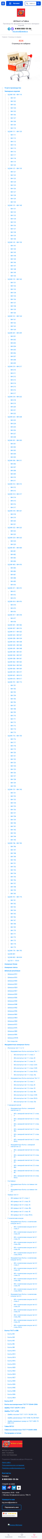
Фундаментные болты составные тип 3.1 (24, 1185)
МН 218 (13, 400)
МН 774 (13, 944)
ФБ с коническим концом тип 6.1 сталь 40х (25, 1243)
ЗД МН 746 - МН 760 (15, 843)
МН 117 (13, 155)
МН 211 (13, 373)
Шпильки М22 (12, 984)
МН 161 (13, 319)
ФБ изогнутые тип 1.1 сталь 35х (25, 1075)
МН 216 (13, 390)
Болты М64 (11, 1398)
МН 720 (13, 752)
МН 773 (13, 940)
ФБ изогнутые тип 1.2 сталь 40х (25, 1092)
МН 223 (13, 420)
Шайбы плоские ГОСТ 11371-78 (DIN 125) (22, 1414)
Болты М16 (11, 1361)
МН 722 (13, 759)
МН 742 (13, 830)
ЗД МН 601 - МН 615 (15, 675)
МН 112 (13, 138)
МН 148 (13, 269)
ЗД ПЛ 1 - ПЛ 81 (13, 961)
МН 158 (13, 306)
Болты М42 (11, 1388)
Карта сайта (6, 1462)
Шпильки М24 (12, 987)
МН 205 (13, 350)
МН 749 (13, 857)
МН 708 (13, 709)
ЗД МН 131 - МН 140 (15, 205)
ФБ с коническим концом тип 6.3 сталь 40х (25, 1316)
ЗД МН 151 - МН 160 (15, 279)
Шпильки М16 (12, 977)
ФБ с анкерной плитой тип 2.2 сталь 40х (26, 1166)
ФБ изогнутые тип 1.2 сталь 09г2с (26, 1098)
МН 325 (13, 544)
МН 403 (13, 558)
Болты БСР (9, 1401)
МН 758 (13, 887)
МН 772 (13, 937)
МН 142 (13, 249)
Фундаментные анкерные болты (17, 1045)
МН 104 (13, 108)
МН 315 (13, 501)
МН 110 (13, 128)
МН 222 (13, 413)
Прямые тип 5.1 (13, 1195)
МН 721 (13, 756)
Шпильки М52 (12, 1008)
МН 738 (13, 816)
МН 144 (13, 256)
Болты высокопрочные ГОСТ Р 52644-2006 (21, 1404)
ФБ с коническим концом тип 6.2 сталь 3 (25, 1264)
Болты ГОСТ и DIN (11, 1330)
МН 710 (13, 716)
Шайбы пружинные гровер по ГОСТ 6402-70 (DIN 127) (23, 1422)
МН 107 (13, 118)
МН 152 (13, 286)
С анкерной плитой (14, 1105)
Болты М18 (11, 1364)
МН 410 (13, 585)
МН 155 (13, 296)
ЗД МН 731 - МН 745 (15, 789)
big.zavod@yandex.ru (20, 31)
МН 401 (13, 551)
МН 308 (13, 470)
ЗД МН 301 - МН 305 (15, 440)
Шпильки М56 (12, 1011)
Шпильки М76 (12, 1028)
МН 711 (13, 719)
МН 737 (13, 813)
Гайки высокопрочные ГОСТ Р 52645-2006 (21, 1430)
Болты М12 (11, 1354)
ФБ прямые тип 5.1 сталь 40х (21, 1208)
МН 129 (13, 199)
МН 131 (13, 209)
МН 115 (13, 148)
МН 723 (13, 763)
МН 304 (13, 454)
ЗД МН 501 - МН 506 (15, 625)
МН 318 (13, 514)
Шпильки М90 (12, 1034)
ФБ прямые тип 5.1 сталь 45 (20, 1211)
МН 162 (13, 323)
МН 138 (13, 232)
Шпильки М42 (12, 1001)
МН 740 (13, 823)
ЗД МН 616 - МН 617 (15, 679)
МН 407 (13, 575)
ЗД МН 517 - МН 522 (15, 632)
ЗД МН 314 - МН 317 (15, 494)
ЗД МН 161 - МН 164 (15, 316)
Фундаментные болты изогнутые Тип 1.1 (25, 1051)
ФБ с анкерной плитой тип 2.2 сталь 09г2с (26, 1177)
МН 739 (13, 820)
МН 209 (13, 363)
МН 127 (13, 192)
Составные (11, 1181)
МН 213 (13, 380)
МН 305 (13, 457)
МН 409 (13, 581)
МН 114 (13, 145)
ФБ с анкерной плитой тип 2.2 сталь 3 (26, 1151)
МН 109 (13, 125)
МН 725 (13, 769)
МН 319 (13, 517)
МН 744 (13, 836)
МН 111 (13, 135)
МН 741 (13, 826)
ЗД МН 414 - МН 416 (15, 601)
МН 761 (13, 900)
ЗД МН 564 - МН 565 (15, 665)
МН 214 (13, 383)
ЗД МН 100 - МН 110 (15, 95)
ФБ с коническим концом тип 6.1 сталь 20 (25, 1233)
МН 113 (13, 142)
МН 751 (13, 863)
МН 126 (13, 189)
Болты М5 (11, 1341)
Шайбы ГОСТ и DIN (12, 1411)
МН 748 (13, 853)
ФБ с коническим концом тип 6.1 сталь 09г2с (25, 1253)
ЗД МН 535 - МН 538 (15, 642)
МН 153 (13, 289)
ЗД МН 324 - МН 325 (15, 538)
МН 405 (13, 568)
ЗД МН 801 (11, 954)
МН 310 (13, 477)
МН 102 (13, 101)
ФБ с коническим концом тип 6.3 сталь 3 (25, 1300)
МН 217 (13, 393)
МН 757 (13, 883)
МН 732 (13, 796)
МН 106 (13, 115)
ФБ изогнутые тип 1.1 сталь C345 (25, 1068)
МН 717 (13, 742)
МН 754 (13, 873)
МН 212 (13, 377)
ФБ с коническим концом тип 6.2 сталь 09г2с (25, 1290)
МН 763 (13, 907)
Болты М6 (11, 1344)
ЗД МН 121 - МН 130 (15, 168)
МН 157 (13, 303)
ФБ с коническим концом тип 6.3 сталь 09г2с (25, 1326)
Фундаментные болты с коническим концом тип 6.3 (23, 1295)
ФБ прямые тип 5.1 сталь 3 (20, 1198)
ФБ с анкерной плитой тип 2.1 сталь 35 (26, 1125)
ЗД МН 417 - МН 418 (15, 615)
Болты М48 (11, 1391)
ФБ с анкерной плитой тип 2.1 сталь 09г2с (26, 1140)
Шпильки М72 (12, 1024)
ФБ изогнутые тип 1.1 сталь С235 (25, 1065)
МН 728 (13, 779)
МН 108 (13, 121)
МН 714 (13, 729)
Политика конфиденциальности (13, 1468)
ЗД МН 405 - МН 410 (15, 564)
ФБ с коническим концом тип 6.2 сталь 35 (25, 1274)
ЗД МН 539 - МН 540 (15, 645)
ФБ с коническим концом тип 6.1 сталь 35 (25, 1238)
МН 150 (13, 276)
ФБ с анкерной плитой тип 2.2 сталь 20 (26, 1156)
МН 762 (13, 904)
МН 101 (13, 98)
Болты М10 (11, 1351)
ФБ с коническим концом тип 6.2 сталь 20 (25, 1269)
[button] (3, 3)
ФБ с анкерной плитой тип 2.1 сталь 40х (26, 1130)
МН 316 (13, 504)
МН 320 (13, 521)
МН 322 (13, 531)
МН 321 (13, 524)
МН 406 (13, 571)
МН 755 (13, 877)
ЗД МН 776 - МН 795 (15, 951)
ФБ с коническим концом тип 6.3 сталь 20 (25, 1305)
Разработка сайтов (16, 1459)
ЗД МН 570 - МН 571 (15, 672)
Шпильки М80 (12, 1031)
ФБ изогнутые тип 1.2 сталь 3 (24, 1081)
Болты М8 (11, 1347)
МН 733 (13, 799)
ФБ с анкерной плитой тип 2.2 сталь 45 (26, 1171)
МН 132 (13, 212)
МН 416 (13, 611)
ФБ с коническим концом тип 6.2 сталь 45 (25, 1285)
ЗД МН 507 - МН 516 (15, 628)
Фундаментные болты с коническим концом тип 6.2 (23, 1259)
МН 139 (13, 236)
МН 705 (13, 699)
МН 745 (13, 840)
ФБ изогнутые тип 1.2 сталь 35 (24, 1088)
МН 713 (13, 726)
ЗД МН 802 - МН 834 (15, 957)
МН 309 (13, 474)
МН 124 (13, 182)
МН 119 (13, 162)
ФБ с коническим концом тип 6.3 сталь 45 (25, 1321)
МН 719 (13, 749)
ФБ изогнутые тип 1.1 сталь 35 (24, 1061)
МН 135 (13, 222)
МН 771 (13, 934)
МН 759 (13, 890)
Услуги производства (13, 88)
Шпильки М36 (12, 998)
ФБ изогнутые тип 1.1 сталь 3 (24, 1055)
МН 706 (13, 702)
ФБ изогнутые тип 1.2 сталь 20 (24, 1085)
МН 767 (13, 920)
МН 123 (13, 178)
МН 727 (13, 776)
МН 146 (13, 262)
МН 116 (13, 152)
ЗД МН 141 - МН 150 (15, 242)
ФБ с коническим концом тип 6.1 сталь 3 (25, 1228)
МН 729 (13, 783)
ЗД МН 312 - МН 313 (15, 484)
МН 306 (13, 464)
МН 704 (13, 695)
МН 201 (13, 336)
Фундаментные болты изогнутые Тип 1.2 (25, 1078)
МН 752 (13, 867)
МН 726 (13, 773)
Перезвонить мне (12, 1507)
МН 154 (13, 293)
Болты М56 (11, 1394)
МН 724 (13, 766)
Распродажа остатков (13, 1433)
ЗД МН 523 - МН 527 (15, 635)
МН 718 (13, 746)
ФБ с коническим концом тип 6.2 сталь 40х (25, 1279)
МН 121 (13, 172)
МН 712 (13, 722)
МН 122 (13, 175)
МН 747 (13, 850)
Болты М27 (11, 1377)
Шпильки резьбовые (12, 971)
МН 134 (13, 219)
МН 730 (13, 786)
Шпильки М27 (12, 991)
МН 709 (13, 712)
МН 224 (13, 423)
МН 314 (13, 497)
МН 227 (13, 434)
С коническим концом (15, 1218)
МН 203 (13, 343)
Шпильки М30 (12, 994)
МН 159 (13, 309)
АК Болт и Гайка (21, 21)
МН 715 (13, 732)
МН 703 (13, 692)
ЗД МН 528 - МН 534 (15, 638)
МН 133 (13, 215)
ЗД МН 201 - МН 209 (15, 333)
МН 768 (13, 924)
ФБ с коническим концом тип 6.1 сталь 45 (25, 1248)
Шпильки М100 (13, 1038)
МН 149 (13, 272)
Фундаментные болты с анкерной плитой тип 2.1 (23, 1109)
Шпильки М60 (12, 1014)
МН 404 (13, 561)
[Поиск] (38, 3)
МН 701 (13, 685)
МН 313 (13, 491)
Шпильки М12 (12, 974)
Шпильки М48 (12, 1004)
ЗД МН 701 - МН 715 (15, 682)
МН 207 (13, 356)
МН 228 (13, 437)
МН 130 (13, 202)
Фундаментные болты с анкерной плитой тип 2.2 (23, 1145)
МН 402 (13, 554)
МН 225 (13, 427)
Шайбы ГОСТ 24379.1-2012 (15, 1408)
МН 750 (13, 860)
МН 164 (13, 330)
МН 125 (13, 185)
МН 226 (13, 430)
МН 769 (13, 927)
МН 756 (13, 880)
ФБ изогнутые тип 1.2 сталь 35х (25, 1102)
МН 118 (13, 158)
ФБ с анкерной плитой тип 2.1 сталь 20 (26, 1120)
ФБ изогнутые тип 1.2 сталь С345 (25, 1095)
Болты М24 (11, 1374)
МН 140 (13, 239)
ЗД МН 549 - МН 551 (15, 652)
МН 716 (13, 739)
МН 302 (13, 447)
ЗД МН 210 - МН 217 (15, 366)
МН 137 (13, 229)
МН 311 (13, 481)
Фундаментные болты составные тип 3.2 (24, 1190)
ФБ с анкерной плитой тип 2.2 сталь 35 (26, 1161)
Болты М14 (11, 1357)
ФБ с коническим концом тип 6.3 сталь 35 (25, 1311)
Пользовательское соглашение (13, 1465)
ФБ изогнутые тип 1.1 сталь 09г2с (26, 1071)
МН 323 (13, 534)
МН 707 (13, 705)
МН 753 (13, 870)
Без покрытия (12, 1041)
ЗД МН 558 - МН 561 (15, 658)
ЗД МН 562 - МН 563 (15, 662)
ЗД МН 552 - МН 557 (15, 655)
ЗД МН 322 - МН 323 (15, 528)
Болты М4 (11, 1337)
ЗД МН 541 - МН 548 (15, 648)
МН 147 (13, 266)
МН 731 (13, 793)
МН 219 (13, 403)
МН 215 (13, 387)
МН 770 (13, 930)
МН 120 (13, 165)
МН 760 (13, 893)
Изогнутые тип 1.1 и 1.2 (16, 1048)
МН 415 (13, 608)
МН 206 (13, 353)
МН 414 (13, 605)
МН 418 (13, 622)
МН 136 (13, 225)
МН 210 (13, 370)
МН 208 (13, 360)
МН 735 (13, 806)
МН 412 (13, 595)
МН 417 (13, 618)
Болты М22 (11, 1371)
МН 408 (13, 578)
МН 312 (13, 487)
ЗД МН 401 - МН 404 (15, 548)
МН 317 (13, 507)
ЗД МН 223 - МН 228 (15, 417)
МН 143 (13, 252)
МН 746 (13, 846)
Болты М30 (11, 1381)
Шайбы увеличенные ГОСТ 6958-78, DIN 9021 (23, 1418)
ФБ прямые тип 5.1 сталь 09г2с (22, 1215)
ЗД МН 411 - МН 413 (15, 588)
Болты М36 (11, 1384)
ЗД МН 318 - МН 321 (15, 511)
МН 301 (13, 444)
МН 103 (13, 105)
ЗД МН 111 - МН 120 (15, 131)
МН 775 (13, 947)
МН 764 (13, 910)
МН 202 (13, 340)
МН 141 (13, 246)
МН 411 (13, 591)
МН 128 (13, 195)
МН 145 (13, 259)
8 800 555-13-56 (23, 28)
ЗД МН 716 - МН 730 (15, 736)
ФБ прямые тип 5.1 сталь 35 (20, 1205)
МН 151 (13, 283)
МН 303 (13, 450)
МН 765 (13, 914)
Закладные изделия (12, 91)
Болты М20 (11, 1367)
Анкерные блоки (11, 964)
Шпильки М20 (12, 981)
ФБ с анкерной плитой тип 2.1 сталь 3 (26, 1114)
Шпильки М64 (12, 1018)
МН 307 (13, 467)
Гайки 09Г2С (9, 1426)
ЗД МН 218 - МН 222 (15, 397)
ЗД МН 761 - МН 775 (15, 897)
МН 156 (13, 299)
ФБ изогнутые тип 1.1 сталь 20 (24, 1058)
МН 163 (13, 326)
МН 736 (13, 810)
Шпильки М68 (12, 1021)
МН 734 (13, 803)
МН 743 (13, 833)
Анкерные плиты (11, 967)
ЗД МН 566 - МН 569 (15, 669)
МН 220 (13, 407)
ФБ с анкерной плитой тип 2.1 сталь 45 (26, 1135)
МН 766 (13, 917)
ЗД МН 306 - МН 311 (15, 460)
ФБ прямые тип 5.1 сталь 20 (20, 1201)
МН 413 (13, 598)
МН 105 (13, 111)
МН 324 (13, 541)
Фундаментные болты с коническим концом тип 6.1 (23, 1222)
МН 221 (13, 410)
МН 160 (13, 313)
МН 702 (13, 689)
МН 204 (13, 346)
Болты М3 (11, 1334)
